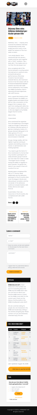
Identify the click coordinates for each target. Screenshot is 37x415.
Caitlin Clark (23, 333)
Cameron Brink (24, 337)
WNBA (10, 38)
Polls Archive (13, 399)
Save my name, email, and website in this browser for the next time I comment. (18, 247)
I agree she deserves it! (18, 387)
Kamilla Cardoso (24, 344)
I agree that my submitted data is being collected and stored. (18, 266)
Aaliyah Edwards (24, 359)
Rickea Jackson (24, 351)
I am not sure (15, 389)
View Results (18, 397)
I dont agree (15, 391)
